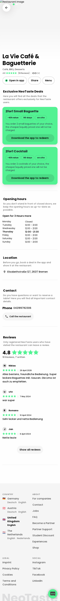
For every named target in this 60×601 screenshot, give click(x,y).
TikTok (36, 568)
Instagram (39, 562)
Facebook (38, 574)
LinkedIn (37, 581)
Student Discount (43, 535)
